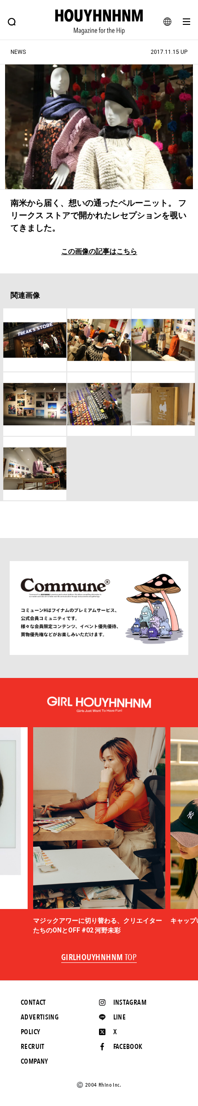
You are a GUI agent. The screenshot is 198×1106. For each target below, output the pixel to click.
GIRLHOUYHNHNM (99, 958)
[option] (99, 831)
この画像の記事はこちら (99, 251)
